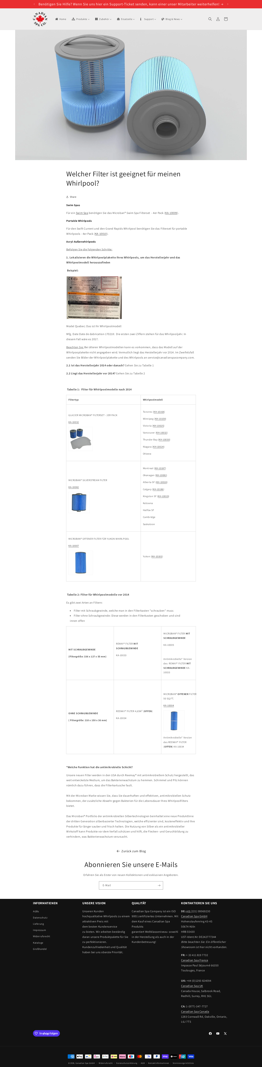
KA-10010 (101, 234)
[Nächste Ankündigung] (228, 4)
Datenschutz (40, 917)
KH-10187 (160, 468)
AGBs (36, 911)
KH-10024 (158, 446)
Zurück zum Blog (133, 851)
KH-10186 (158, 489)
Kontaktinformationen (158, 1063)
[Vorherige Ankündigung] (34, 4)
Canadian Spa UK (192, 986)
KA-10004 (168, 705)
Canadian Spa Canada (195, 1011)
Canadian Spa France (194, 960)
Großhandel (40, 949)
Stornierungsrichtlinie (183, 1063)
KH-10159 (160, 418)
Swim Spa (82, 213)
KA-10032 (73, 422)
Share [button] (73, 196)
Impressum (39, 930)
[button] (210, 19)
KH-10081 (161, 475)
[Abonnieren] (159, 885)
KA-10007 (73, 545)
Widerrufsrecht (41, 936)
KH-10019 (163, 496)
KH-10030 (164, 439)
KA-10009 (171, 213)
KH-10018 (161, 482)
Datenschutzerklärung (126, 1063)
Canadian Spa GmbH (194, 916)
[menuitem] (60, 19)
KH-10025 (158, 425)
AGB (143, 1063)
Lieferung (38, 923)
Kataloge (38, 942)
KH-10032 (161, 432)
